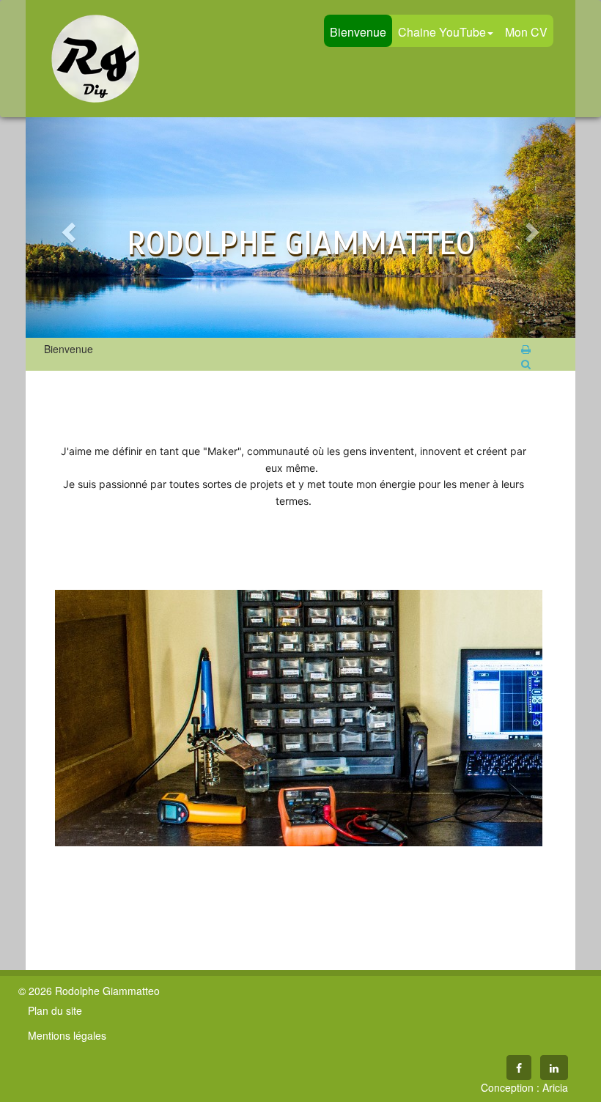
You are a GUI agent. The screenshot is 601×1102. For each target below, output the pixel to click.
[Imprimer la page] (526, 348)
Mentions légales (67, 1035)
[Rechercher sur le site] (526, 363)
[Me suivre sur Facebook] (518, 1067)
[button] (67, 227)
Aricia (555, 1087)
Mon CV (526, 31)
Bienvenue (358, 31)
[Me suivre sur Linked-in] (554, 1067)
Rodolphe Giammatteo (95, 59)
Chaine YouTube (442, 31)
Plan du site (55, 1010)
